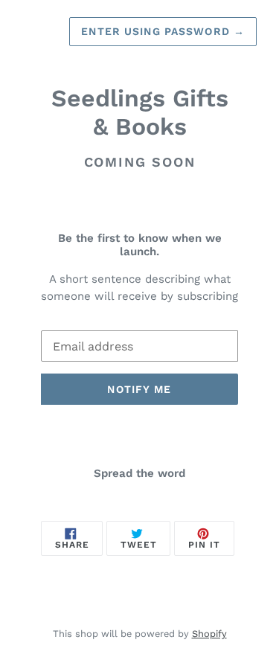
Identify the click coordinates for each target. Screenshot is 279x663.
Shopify (209, 633)
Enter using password (163, 31)
